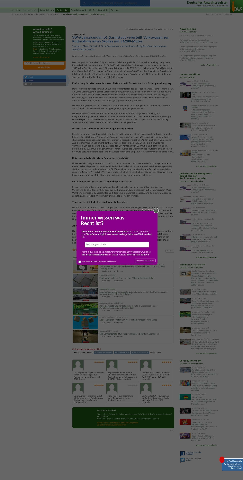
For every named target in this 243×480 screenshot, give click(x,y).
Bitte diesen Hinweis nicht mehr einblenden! (99, 262)
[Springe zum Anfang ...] (238, 475)
